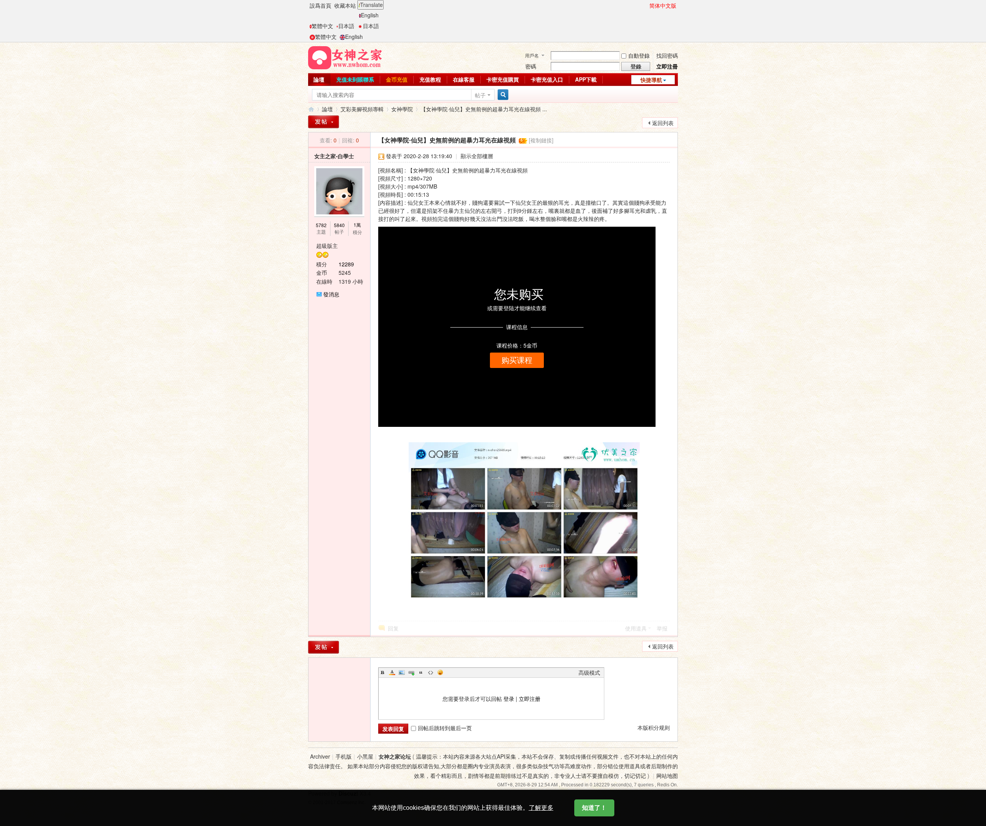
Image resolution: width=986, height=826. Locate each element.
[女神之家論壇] (345, 57)
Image (402, 672)
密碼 (530, 66)
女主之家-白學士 (334, 156)
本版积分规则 (653, 727)
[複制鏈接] (541, 140)
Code (430, 672)
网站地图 (667, 775)
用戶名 (532, 55)
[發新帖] (323, 121)
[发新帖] (323, 647)
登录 (508, 698)
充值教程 (430, 79)
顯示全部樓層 (477, 156)
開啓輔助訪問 (646, 5)
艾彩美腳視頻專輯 (362, 109)
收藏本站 (345, 5)
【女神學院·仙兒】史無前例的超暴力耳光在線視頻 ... (484, 109)
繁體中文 (322, 26)
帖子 (480, 95)
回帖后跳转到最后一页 (445, 728)
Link (411, 672)
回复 (393, 628)
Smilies (440, 672)
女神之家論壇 (311, 109)
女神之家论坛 (395, 756)
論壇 (319, 79)
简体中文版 (662, 5)
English (370, 15)
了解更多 (541, 807)
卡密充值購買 (502, 79)
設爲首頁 (320, 5)
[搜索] (502, 94)
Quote (421, 672)
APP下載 (586, 79)
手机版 (343, 756)
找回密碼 (667, 55)
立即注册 (529, 698)
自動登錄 (639, 55)
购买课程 (516, 360)
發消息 (331, 294)
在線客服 (464, 79)
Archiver (320, 756)
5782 (321, 225)
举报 (662, 628)
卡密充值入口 (547, 79)
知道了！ (594, 807)
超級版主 (327, 245)
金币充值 (396, 79)
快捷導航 (651, 80)
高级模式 (589, 672)
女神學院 (402, 109)
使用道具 (636, 628)
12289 (346, 264)
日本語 (346, 26)
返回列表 (663, 123)
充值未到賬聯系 (355, 79)
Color (392, 672)
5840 (339, 225)
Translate (371, 4)
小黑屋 (365, 756)
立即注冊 (667, 66)
